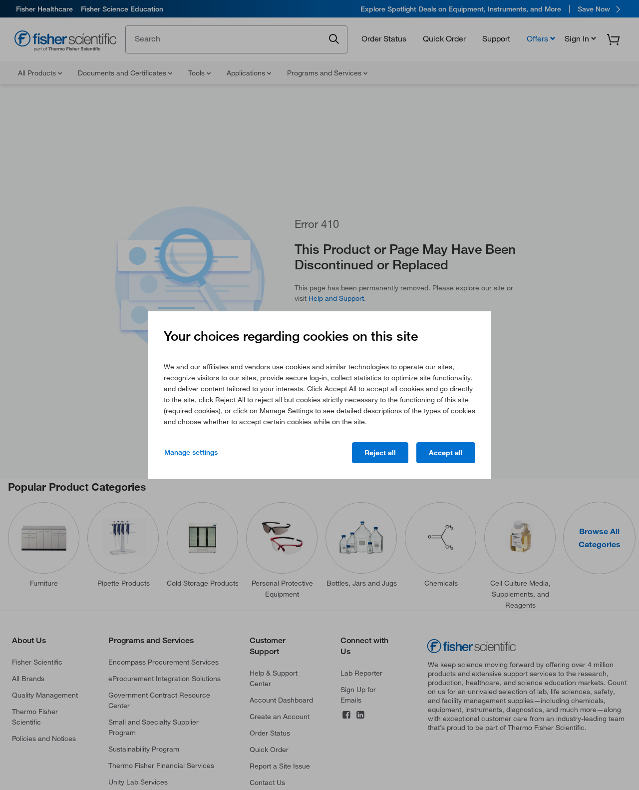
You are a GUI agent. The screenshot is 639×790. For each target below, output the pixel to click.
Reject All (380, 452)
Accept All (446, 452)
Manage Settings (191, 452)
